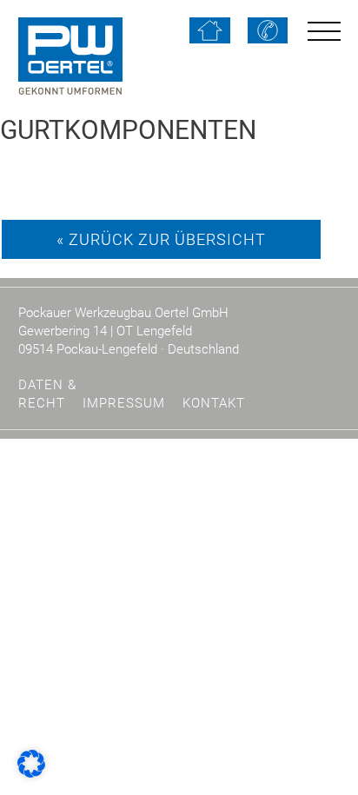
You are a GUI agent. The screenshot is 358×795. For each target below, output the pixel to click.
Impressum (124, 403)
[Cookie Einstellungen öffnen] (31, 762)
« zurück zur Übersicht (161, 239)
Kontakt (213, 403)
